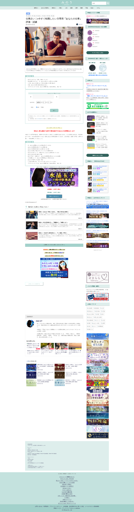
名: (56, 96)
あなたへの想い (96, 323)
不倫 (86, 8)
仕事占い (39, 15)
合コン (94, 326)
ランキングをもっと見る (97, 52)
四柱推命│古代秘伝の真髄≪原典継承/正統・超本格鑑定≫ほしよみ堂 (97, 211)
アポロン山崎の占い (67, 490)
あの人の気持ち (45, 8)
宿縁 (98, 168)
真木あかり (90, 311)
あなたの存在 (91, 314)
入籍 (104, 320)
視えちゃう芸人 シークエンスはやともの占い (67, 480)
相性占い (54, 8)
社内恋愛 (90, 308)
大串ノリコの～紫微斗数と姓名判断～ (67, 495)
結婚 (71, 8)
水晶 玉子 (81, 24)
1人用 (94, 174)
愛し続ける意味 (98, 317)
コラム (98, 8)
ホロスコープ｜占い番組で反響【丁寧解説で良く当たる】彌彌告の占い (97, 202)
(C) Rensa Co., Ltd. (67, 510)
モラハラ (98, 320)
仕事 (76, 8)
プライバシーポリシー (56, 506)
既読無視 (97, 308)
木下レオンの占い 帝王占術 (67, 478)
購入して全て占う (54, 196)
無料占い (36, 8)
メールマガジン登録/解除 (92, 506)
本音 (89, 326)
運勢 (89, 323)
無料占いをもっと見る (98, 155)
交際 (104, 323)
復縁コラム (90, 329)
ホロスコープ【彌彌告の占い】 (67, 476)
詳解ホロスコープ (67, 499)
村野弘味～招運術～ (67, 484)
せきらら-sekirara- (75, 508)
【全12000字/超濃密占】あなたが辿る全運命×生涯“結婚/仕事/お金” (100, 172)
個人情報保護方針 (40, 118)
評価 (49, 15)
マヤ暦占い (67, 497)
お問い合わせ (38, 506)
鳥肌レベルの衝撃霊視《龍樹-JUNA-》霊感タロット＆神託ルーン (97, 98)
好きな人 (90, 317)
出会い (92, 8)
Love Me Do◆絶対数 (67, 492)
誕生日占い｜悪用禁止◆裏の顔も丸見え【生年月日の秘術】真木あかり (97, 231)
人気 (103, 308)
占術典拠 (65, 506)
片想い (60, 8)
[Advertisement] (54, 299)
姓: (31, 96)
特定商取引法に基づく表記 (76, 506)
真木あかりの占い (67, 488)
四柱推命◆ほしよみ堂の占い (67, 501)
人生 (66, 8)
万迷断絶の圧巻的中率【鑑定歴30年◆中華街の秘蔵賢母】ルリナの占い (97, 90)
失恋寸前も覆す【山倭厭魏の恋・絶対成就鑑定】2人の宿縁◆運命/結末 (100, 189)
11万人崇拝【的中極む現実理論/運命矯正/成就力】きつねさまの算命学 (97, 241)
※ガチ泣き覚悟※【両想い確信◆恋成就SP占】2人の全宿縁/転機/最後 (100, 166)
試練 (53, 15)
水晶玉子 (29, 15)
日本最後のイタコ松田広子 (67, 486)
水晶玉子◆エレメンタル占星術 (67, 482)
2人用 (94, 168)
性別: (32, 107)
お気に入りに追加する (34, 284)
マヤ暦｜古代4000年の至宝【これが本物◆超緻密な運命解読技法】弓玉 (97, 221)
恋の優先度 (90, 320)
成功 (45, 15)
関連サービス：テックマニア (62, 508)
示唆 (98, 314)
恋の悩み (98, 311)
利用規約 (46, 506)
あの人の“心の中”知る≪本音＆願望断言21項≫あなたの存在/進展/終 (100, 178)
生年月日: (32, 102)
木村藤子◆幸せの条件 (67, 494)
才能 (34, 15)
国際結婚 (101, 326)
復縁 (81, 8)
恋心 (103, 314)
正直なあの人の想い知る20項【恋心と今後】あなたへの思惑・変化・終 (100, 184)
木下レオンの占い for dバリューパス (67, 503)
